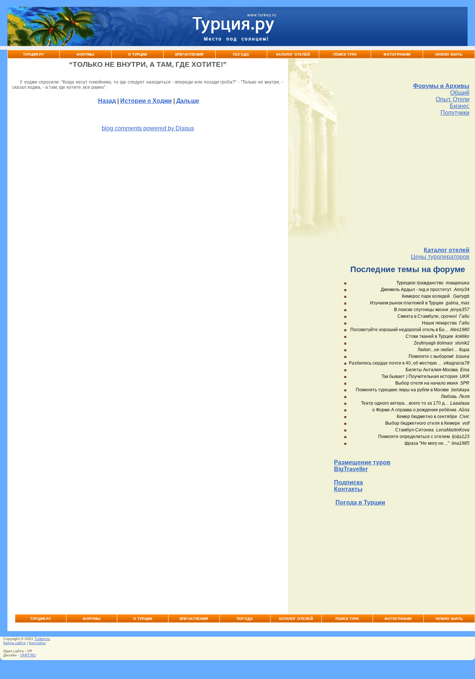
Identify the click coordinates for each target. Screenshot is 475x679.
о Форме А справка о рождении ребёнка (414, 409)
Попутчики (454, 113)
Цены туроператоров (440, 257)
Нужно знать (448, 54)
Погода (241, 54)
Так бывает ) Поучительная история (419, 376)
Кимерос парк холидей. (426, 296)
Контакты (348, 489)
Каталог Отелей (293, 54)
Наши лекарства (439, 323)
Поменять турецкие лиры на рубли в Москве (402, 389)
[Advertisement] (401, 182)
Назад (107, 101)
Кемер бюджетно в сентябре (427, 416)
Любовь (449, 396)
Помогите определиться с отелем (414, 436)
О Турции (137, 54)
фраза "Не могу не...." (426, 443)
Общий (459, 92)
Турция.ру (33, 54)
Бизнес (459, 106)
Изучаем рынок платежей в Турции (406, 303)
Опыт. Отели (452, 99)
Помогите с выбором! (431, 356)
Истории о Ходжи (146, 101)
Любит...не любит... (437, 349)
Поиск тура (345, 54)
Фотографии (396, 54)
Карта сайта (14, 643)
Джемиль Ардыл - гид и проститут (416, 289)
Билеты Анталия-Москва (432, 369)
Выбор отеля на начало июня (426, 383)
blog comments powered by (148, 128)
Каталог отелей (446, 250)
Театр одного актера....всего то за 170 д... (404, 403)
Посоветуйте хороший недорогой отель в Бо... (399, 329)
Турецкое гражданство (419, 282)
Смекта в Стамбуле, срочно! (427, 316)
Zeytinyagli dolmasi (433, 343)
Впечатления (189, 54)
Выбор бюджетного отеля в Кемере (422, 423)
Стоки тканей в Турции (429, 336)
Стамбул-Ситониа (414, 429)
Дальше (187, 101)
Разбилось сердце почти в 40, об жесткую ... (395, 363)
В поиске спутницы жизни (421, 309)
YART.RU (28, 655)
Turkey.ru (42, 639)
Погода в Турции (360, 502)
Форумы (85, 54)
